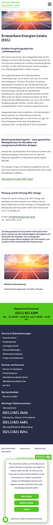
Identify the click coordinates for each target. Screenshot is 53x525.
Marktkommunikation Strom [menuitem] (15, 377)
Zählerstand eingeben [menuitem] (13, 353)
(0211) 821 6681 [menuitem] (15, 422)
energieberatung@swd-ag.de (22, 216)
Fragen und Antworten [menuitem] (13, 357)
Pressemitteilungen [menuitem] (11, 349)
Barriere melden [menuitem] (10, 396)
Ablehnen (26, 496)
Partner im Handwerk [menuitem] (12, 368)
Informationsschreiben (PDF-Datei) (17, 178)
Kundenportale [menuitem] (9, 341)
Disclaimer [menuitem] (6, 451)
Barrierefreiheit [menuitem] (8, 448)
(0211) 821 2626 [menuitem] (15, 412)
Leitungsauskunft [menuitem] (10, 345)
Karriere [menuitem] (6, 385)
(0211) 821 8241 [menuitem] (15, 431)
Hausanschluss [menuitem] (10, 337)
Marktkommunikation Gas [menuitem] (14, 381)
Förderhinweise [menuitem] (10, 373)
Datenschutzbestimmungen (31, 518)
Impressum (15, 518)
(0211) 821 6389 (26, 313)
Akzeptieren (26, 503)
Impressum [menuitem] (25, 448)
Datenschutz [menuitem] (40, 448)
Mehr (26, 509)
